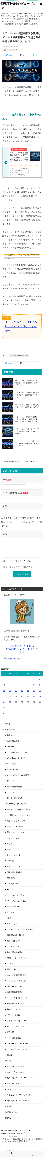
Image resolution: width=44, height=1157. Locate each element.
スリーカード (12, 792)
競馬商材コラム (11, 1112)
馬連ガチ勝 (11, 969)
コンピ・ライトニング (15, 1072)
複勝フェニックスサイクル (20, 815)
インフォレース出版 (12, 1015)
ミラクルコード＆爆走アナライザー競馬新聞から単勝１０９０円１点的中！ (27, 431)
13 (22, 691)
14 (28, 691)
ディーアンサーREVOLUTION (18, 809)
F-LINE (10, 964)
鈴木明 (7, 724)
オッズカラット (13, 946)
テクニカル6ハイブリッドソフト (19, 1095)
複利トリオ (11, 781)
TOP (17, 1130)
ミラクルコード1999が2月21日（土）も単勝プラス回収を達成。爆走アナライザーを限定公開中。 (27, 419)
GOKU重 (10, 861)
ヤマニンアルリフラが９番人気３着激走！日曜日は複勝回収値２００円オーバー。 (27, 383)
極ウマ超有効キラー (14, 941)
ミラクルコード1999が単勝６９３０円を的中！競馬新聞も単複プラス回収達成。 (27, 443)
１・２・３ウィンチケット (17, 998)
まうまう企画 (10, 730)
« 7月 (3, 714)
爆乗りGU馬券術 (13, 906)
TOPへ (33, 1155)
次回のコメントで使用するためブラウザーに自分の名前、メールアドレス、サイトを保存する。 (21, 522)
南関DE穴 (11, 747)
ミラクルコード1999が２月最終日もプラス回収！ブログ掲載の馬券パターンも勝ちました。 (33, 461)
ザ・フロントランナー (15, 1066)
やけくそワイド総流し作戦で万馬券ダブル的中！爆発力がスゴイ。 (27, 406)
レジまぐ (8, 918)
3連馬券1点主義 (13, 741)
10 (4, 691)
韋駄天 (9, 844)
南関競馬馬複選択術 (14, 992)
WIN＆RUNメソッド (15, 986)
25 (10, 702)
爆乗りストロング (14, 867)
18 (10, 696)
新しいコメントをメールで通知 (17, 561)
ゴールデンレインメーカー (17, 1044)
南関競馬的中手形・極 (15, 935)
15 (34, 691)
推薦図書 (8, 1106)
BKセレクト (11, 1089)
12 (16, 691)
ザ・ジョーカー (13, 912)
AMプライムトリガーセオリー (18, 958)
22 (34, 696)
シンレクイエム (13, 838)
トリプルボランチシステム (17, 1049)
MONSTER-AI (12, 769)
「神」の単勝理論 (14, 1038)
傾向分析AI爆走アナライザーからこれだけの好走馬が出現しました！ (13, 461)
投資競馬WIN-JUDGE (15, 1004)
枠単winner (11, 735)
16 (40, 691)
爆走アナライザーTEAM (16, 821)
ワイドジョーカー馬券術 (16, 901)
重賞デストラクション (15, 832)
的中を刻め (11, 878)
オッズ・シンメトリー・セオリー (20, 929)
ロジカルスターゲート (15, 1026)
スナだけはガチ (13, 884)
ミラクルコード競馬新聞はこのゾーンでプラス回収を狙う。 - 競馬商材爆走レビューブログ (19, 157)
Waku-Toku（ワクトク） (16, 758)
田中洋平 (8, 1061)
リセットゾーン (13, 924)
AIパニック (11, 889)
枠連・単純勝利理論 (14, 952)
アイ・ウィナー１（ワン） (17, 752)
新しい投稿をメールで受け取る (17, 567)
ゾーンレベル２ (13, 1083)
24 (4, 702)
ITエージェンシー (11, 764)
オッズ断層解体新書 (14, 787)
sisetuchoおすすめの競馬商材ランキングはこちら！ (22, 649)
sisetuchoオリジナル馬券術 (15, 804)
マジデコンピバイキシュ (16, 895)
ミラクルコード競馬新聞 (19, 355)
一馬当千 (10, 849)
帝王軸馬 (10, 1032)
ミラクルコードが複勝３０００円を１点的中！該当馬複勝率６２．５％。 (27, 395)
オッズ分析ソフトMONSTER (18, 775)
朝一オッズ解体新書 (14, 798)
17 (4, 696)
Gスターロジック (13, 855)
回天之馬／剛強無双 (14, 872)
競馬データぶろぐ (14, 1009)
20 (22, 696)
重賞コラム (9, 1118)
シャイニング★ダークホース (18, 1021)
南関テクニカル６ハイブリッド (19, 1101)
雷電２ (9, 1055)
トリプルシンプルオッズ (16, 981)
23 (40, 696)
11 (10, 691)
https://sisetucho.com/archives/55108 (24, 165)
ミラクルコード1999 (10, 50)
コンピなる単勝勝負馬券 (16, 975)
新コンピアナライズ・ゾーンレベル (20, 1078)
